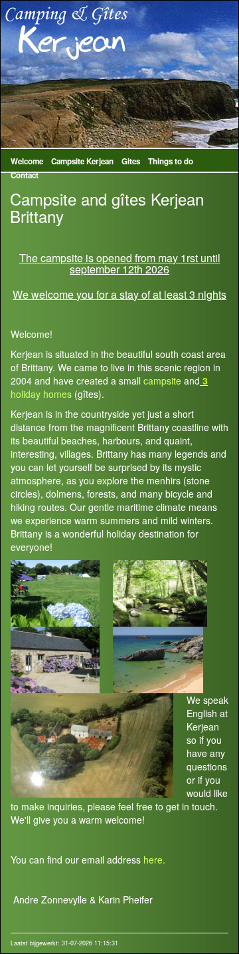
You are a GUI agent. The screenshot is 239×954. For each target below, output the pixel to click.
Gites (130, 161)
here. (154, 859)
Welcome (27, 161)
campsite (162, 380)
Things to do (170, 161)
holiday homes (41, 393)
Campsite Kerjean (82, 161)
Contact (25, 175)
